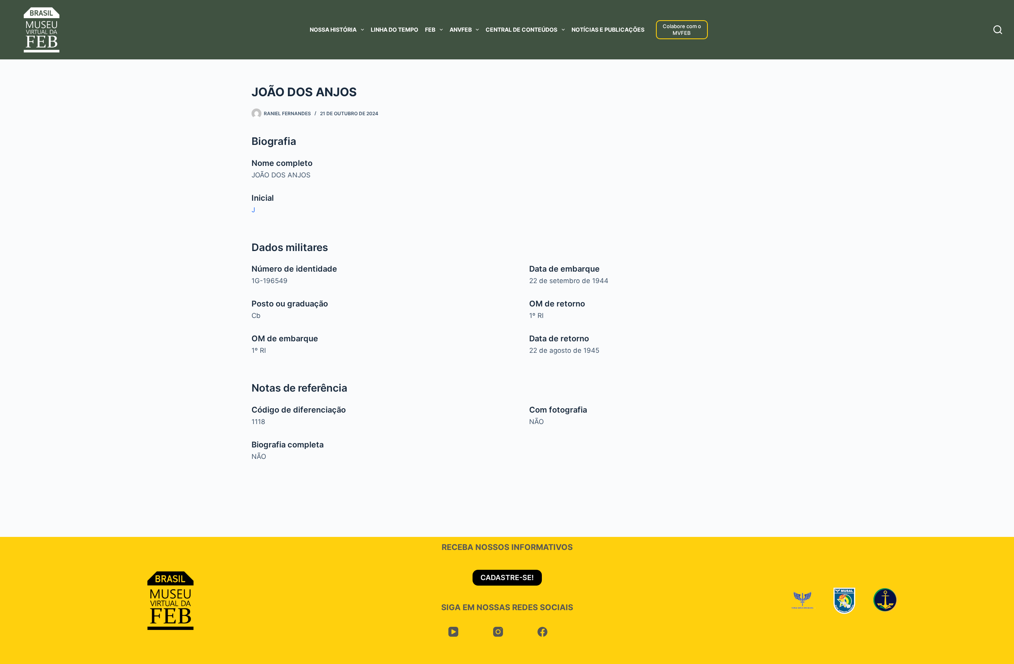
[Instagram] (498, 632)
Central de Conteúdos (521, 29)
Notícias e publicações (608, 29)
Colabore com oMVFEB (682, 29)
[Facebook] (542, 632)
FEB (430, 29)
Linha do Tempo (394, 29)
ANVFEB (461, 29)
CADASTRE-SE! (507, 577)
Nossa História (333, 29)
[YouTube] (453, 632)
